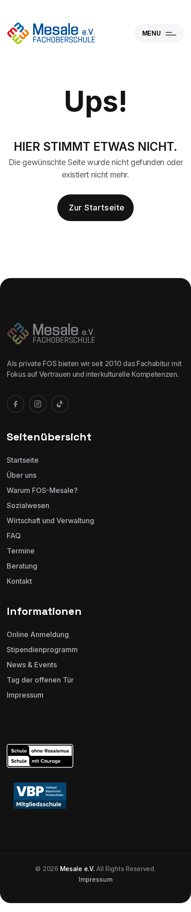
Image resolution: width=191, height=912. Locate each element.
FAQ (14, 535)
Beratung (22, 565)
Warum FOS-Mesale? (42, 490)
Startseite (23, 460)
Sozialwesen (28, 505)
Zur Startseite (97, 207)
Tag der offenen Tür (40, 679)
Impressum (25, 694)
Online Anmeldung (38, 634)
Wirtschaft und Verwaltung (50, 520)
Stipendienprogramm (42, 649)
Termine (21, 550)
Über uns (21, 475)
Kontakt (19, 581)
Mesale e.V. (77, 868)
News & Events (32, 664)
